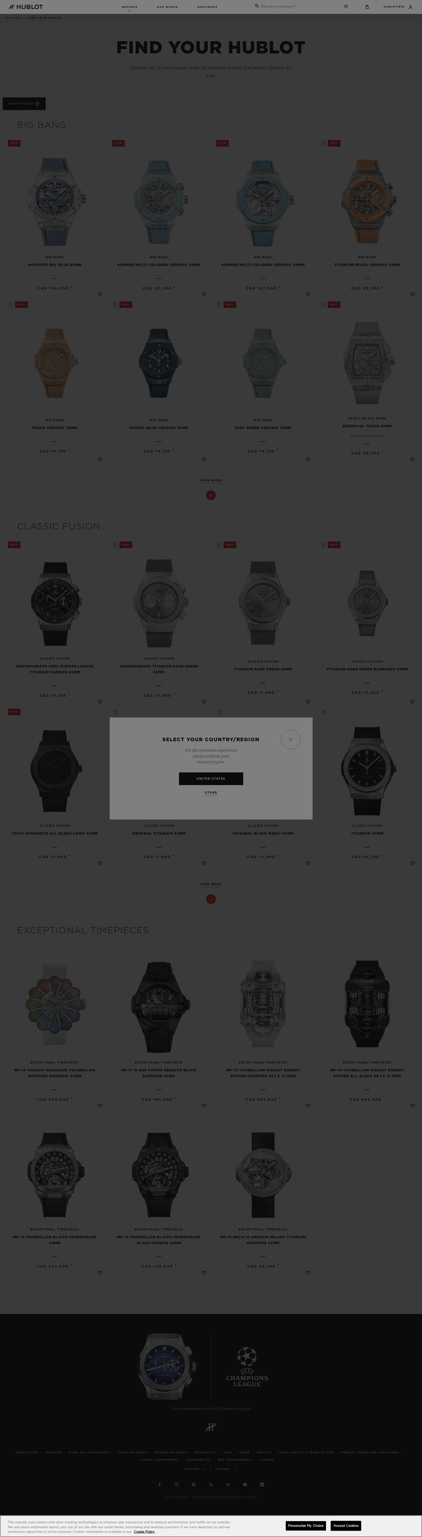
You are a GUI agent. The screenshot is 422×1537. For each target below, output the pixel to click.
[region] (211, 1526)
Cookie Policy (144, 1532)
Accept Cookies (346, 1525)
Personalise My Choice (306, 1525)
